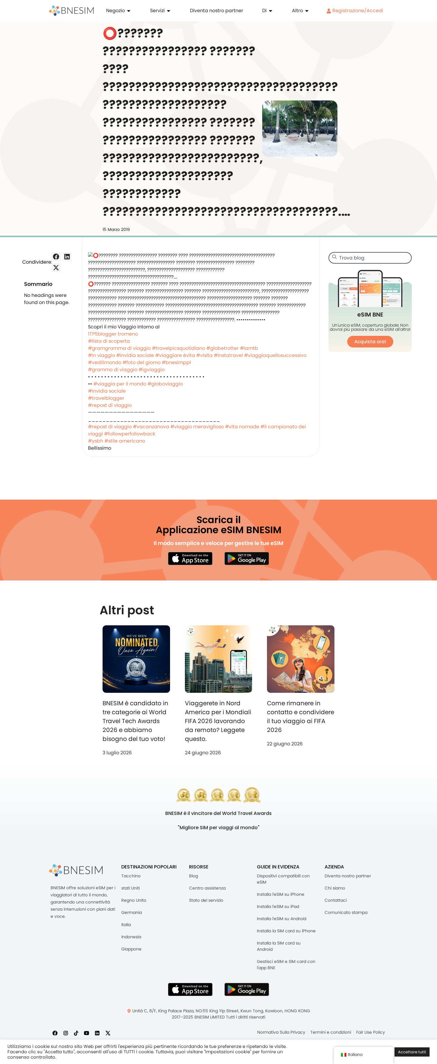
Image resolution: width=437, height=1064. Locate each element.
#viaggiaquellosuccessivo (275, 355)
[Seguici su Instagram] (66, 1032)
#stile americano (124, 440)
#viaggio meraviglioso (197, 426)
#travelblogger (106, 398)
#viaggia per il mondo (119, 383)
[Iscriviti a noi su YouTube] (86, 1032)
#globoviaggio (165, 383)
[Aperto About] (270, 10)
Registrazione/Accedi (357, 10)
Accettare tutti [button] (412, 1052)
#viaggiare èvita (175, 355)
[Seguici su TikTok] (76, 1032)
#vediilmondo (104, 362)
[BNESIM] (76, 870)
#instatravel (228, 355)
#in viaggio (101, 355)
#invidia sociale (135, 355)
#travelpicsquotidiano (178, 348)
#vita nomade (242, 426)
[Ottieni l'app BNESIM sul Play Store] (246, 558)
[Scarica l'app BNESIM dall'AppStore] (190, 989)
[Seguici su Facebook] (55, 1032)
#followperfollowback (129, 433)
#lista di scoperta (109, 341)
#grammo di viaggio (112, 369)
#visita (204, 355)
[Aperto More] (306, 10)
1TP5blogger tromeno (113, 333)
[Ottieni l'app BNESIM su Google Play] (246, 989)
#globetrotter (222, 348)
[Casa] (71, 10)
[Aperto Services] (168, 10)
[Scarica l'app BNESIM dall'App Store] (190, 558)
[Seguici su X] (108, 1032)
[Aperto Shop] (128, 10)
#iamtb (249, 348)
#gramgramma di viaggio (119, 348)
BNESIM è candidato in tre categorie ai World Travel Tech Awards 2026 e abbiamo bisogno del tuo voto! (135, 721)
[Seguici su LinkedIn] (97, 1032)
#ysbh (95, 440)
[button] (56, 257)
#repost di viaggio (110, 405)
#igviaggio (152, 369)
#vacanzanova (151, 426)
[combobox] (370, 258)
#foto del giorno (141, 362)
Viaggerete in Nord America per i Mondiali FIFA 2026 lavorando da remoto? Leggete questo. (218, 721)
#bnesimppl (176, 362)
